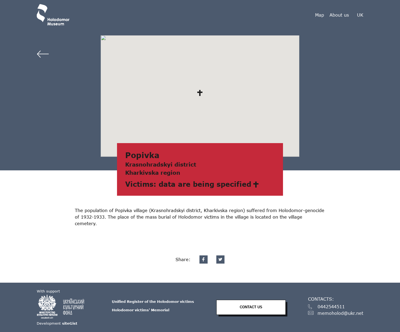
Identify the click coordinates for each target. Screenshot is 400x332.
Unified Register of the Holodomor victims (153, 301)
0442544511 (331, 306)
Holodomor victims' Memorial (140, 310)
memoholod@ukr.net (340, 313)
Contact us (251, 307)
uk (360, 15)
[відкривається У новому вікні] (63, 306)
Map (319, 14)
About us (339, 14)
